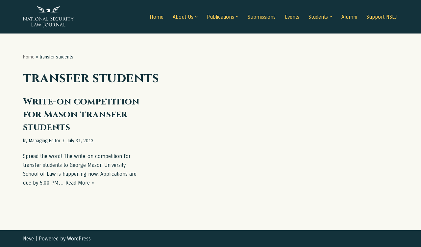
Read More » (79, 183)
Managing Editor (44, 141)
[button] (196, 16)
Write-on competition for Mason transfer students (81, 114)
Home (156, 17)
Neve (28, 239)
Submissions (262, 17)
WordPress (79, 239)
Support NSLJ (381, 17)
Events (292, 17)
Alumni (349, 17)
